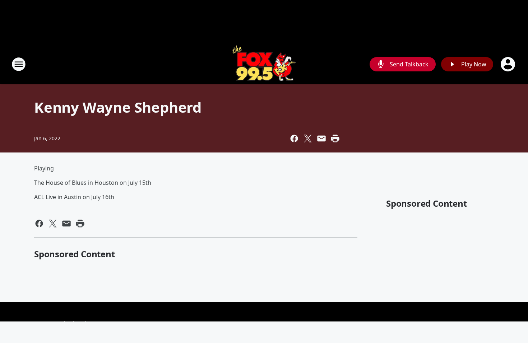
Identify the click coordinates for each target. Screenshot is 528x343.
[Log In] (509, 64)
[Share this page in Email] (321, 138)
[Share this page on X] (308, 138)
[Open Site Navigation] (18, 64)
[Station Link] (264, 64)
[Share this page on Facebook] (294, 138)
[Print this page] (335, 138)
